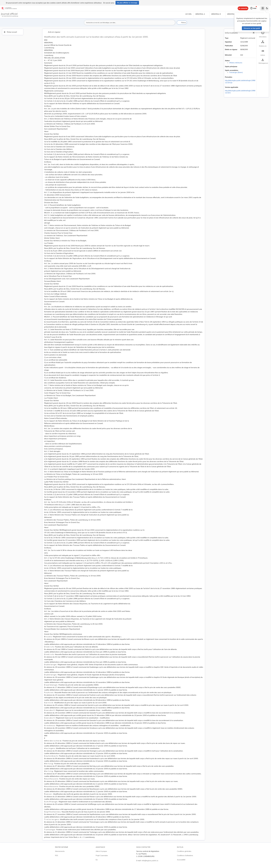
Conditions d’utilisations (185, 855)
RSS (56, 855)
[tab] (262, 34)
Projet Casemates (102, 855)
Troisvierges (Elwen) (236, 72)
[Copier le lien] (235, 77)
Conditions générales (184, 851)
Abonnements (60, 851)
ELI (97, 860)
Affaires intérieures (235, 63)
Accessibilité (181, 860)
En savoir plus (108, 3)
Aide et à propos (101, 851)
